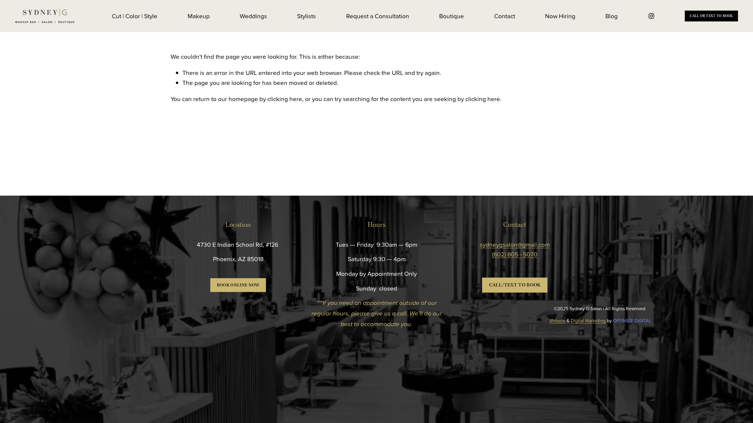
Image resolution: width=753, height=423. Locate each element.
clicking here (284, 98)
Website (557, 320)
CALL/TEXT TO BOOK (515, 285)
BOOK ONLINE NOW (238, 285)
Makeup (199, 15)
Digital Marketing (588, 320)
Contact (504, 15)
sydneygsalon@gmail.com (515, 244)
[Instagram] (651, 16)
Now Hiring (560, 15)
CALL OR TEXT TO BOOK (711, 16)
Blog (611, 15)
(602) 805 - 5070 (514, 254)
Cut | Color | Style (134, 15)
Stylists (306, 15)
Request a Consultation (377, 15)
